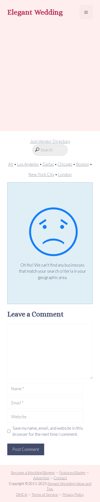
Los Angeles (28, 164)
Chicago (65, 164)
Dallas (48, 164)
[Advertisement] (50, 76)
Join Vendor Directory (50, 141)
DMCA (21, 494)
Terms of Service (45, 494)
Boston (82, 164)
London (65, 174)
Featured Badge (72, 472)
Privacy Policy (73, 494)
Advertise (41, 478)
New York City (41, 174)
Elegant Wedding (35, 12)
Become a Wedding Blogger (33, 472)
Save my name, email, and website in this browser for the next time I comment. (48, 431)
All (10, 164)
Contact (60, 478)
